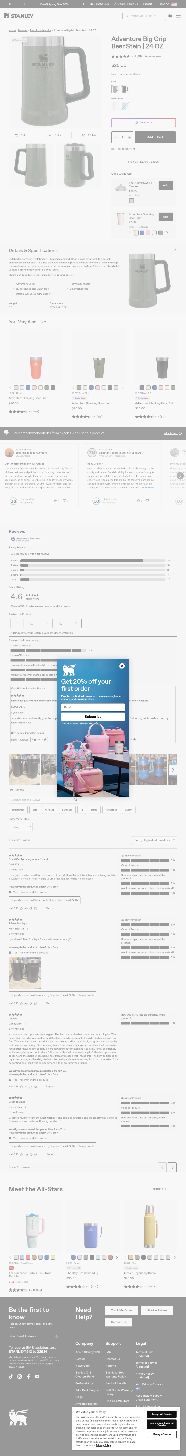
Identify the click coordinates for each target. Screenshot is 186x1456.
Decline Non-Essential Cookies (162, 1424)
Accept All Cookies (162, 1414)
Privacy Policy (103, 1445)
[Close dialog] (122, 666)
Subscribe (93, 716)
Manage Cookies (162, 1434)
